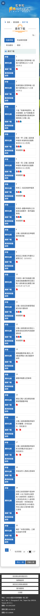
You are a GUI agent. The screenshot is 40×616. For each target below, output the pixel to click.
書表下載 (25, 22)
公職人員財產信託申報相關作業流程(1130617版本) (17, 239)
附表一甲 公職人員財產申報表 (17, 146)
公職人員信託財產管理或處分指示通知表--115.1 (17, 312)
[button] (30, 551)
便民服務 (16, 22)
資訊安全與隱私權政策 (20, 584)
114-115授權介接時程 (17, 94)
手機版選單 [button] (3, 3)
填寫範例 (19, 150)
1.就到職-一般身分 (17, 455)
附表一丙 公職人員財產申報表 (17, 171)
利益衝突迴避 (22, 40)
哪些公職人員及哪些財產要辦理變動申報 (17, 405)
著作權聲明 (20, 588)
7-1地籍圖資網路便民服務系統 (17, 535)
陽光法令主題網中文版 (20, 8)
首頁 (8, 22)
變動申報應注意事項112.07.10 (17, 382)
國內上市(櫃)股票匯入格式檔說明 (17, 362)
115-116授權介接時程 (17, 69)
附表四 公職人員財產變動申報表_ (17, 217)
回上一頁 (20, 562)
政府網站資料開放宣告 (20, 576)
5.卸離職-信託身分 (20, 430)
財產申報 (9, 40)
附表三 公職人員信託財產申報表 (17, 192)
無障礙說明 (20, 580)
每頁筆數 (18, 552)
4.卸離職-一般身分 (17, 430)
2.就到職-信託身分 (20, 455)
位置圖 (20, 592)
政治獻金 (9, 45)
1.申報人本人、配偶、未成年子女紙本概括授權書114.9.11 (17, 121)
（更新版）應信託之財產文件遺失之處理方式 (17, 262)
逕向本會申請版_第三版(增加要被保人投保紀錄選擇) (17, 513)
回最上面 (30, 562)
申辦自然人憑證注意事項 (17, 475)
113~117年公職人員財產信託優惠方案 (17, 289)
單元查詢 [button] (34, 35)
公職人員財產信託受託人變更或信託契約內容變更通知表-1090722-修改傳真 (17, 337)
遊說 (18, 45)
